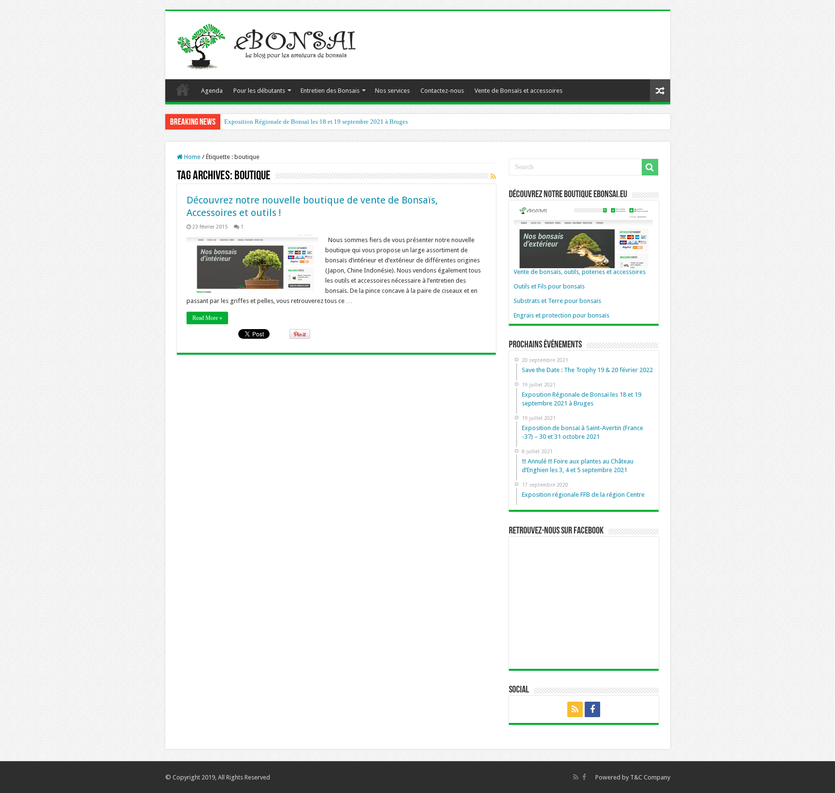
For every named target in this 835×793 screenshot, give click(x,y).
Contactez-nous (442, 90)
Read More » (207, 318)
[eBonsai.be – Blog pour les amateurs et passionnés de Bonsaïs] (269, 43)
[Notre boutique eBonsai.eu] (583, 236)
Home (192, 156)
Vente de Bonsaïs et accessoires (518, 90)
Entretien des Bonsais (330, 90)
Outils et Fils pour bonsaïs (549, 286)
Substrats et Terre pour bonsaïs (557, 300)
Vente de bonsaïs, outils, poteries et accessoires (580, 271)
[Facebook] (592, 709)
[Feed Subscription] (493, 176)
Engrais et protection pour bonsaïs (561, 315)
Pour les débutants (259, 90)
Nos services (392, 90)
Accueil (182, 89)
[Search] (650, 167)
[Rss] (575, 709)
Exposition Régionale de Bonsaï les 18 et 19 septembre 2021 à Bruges (316, 121)
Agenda (212, 90)
